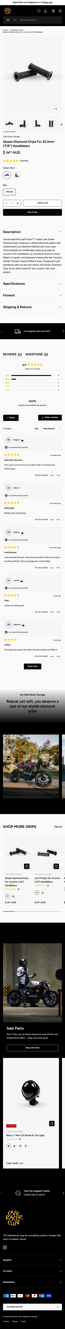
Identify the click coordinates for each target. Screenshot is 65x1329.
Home (5, 30)
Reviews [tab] (12, 354)
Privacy (15, 1321)
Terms (23, 1321)
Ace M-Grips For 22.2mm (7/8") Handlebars (47, 880)
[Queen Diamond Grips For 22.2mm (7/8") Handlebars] (18, 853)
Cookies (6, 1321)
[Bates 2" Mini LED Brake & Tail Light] (31, 1094)
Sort (37, 428)
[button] (53, 11)
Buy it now (32, 212)
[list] (32, 75)
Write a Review (52, 418)
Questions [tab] (36, 354)
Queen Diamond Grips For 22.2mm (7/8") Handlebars (23, 32)
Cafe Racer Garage (11, 136)
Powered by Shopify (29, 1316)
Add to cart (42, 203)
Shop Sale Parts (33, 1048)
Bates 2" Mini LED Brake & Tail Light (25, 1135)
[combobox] (32, 20)
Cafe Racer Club (17, 30)
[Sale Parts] (32, 982)
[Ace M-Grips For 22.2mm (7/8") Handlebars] (47, 853)
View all (58, 826)
